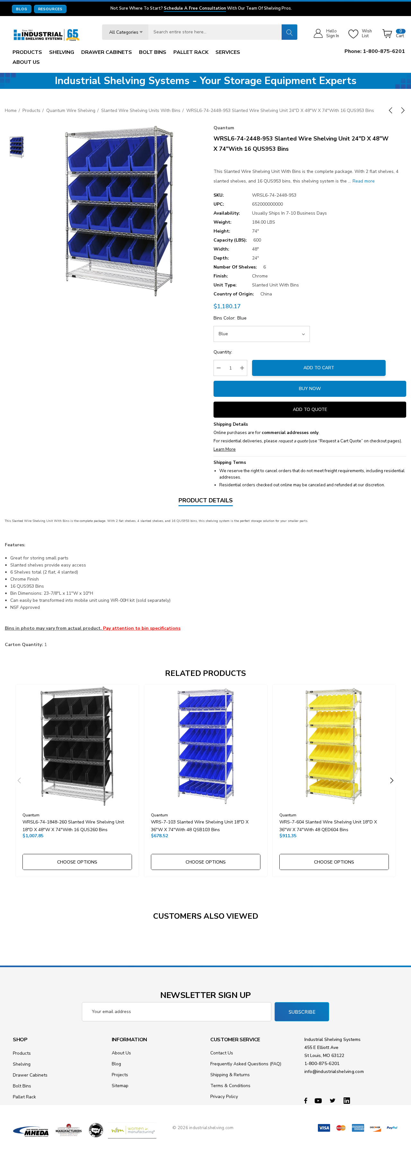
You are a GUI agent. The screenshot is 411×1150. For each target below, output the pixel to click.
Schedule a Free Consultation (195, 8)
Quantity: (223, 352)
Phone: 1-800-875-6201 (375, 51)
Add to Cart (318, 368)
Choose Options (77, 862)
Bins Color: (230, 318)
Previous (19, 780)
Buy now (310, 389)
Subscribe (302, 1012)
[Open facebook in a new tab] (306, 1100)
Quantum (224, 128)
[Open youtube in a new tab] (319, 1100)
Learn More (225, 449)
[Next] (401, 110)
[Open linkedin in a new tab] (348, 1100)
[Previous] (391, 110)
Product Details (206, 500)
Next (391, 780)
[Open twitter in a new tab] (333, 1100)
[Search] (289, 32)
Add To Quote (310, 409)
